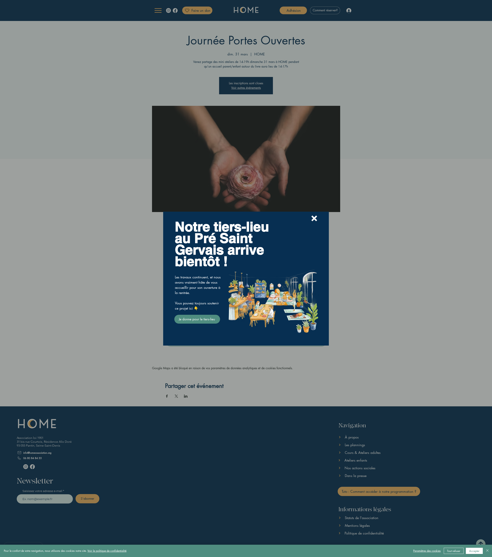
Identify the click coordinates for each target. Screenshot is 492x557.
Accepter (474, 551)
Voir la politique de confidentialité (106, 551)
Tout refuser (453, 551)
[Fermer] (487, 551)
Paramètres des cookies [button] (427, 551)
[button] (314, 218)
